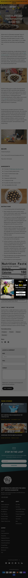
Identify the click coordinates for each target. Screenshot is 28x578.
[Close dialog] (26, 280)
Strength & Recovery (20, 294)
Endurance (21, 292)
